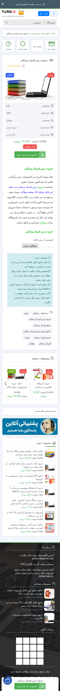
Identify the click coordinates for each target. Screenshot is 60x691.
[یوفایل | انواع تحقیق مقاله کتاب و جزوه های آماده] (13, 13)
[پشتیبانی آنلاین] (30, 426)
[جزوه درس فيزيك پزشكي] (30, 86)
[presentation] (5, 383)
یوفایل (9, 120)
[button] (3, 4)
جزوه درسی (11, 127)
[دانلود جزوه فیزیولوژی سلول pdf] (17, 374)
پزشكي (36, 313)
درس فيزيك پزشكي (42, 337)
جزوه (40, 186)
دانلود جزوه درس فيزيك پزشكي (37, 331)
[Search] (6, 22)
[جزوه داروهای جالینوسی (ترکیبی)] (43, 374)
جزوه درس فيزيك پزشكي (40, 319)
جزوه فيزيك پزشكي (42, 325)
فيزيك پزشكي (45, 343)
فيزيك (27, 337)
